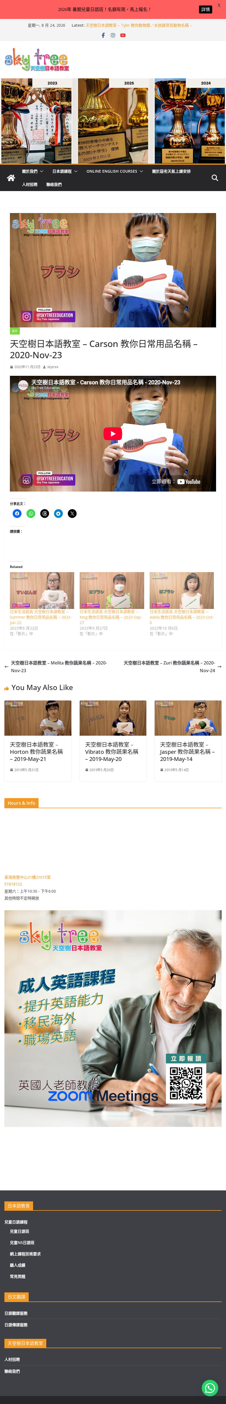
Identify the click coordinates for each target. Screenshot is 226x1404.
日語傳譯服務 (16, 1324)
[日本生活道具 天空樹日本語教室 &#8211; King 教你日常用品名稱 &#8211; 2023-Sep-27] (112, 590)
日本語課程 (62, 171)
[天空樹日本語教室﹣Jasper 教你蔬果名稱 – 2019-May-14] (188, 704)
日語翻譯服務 (16, 1313)
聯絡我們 (54, 184)
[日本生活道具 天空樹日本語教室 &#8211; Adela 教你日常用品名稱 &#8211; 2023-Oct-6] (182, 590)
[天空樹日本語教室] (11, 177)
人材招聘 (29, 184)
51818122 (13, 884)
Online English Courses (112, 171)
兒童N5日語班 (22, 1242)
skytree (52, 367)
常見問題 (17, 1276)
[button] (40, 171)
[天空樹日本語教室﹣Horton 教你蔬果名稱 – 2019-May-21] (37, 704)
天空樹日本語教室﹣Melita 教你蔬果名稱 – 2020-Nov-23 (59, 667)
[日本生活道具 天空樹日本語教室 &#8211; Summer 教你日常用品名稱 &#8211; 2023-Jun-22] (42, 590)
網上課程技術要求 (25, 1253)
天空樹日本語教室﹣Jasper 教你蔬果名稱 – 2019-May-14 (187, 752)
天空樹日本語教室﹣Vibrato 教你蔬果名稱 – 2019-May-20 (111, 752)
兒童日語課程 (16, 1221)
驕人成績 (17, 1265)
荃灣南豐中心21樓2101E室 (27, 877)
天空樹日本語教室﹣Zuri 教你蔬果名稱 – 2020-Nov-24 (169, 667)
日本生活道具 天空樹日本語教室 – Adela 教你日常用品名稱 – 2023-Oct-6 (182, 617)
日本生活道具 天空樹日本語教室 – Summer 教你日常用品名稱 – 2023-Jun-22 (41, 617)
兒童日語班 (19, 1231)
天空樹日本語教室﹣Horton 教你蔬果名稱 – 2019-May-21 (36, 752)
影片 (15, 331)
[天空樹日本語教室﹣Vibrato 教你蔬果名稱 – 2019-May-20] (113, 704)
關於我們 (29, 171)
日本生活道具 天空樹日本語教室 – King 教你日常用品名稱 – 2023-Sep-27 (111, 617)
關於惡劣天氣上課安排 (171, 171)
